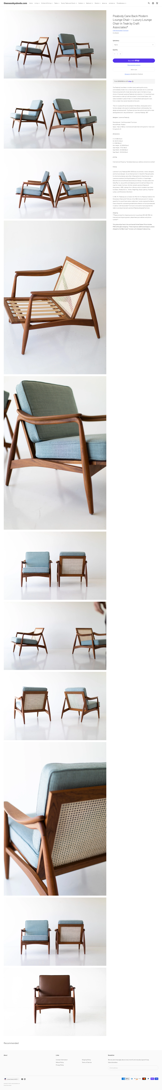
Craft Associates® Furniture (120, 30)
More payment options (134, 65)
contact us (112, 3)
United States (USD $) (12, 1079)
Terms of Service (87, 1062)
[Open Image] (55, 44)
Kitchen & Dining (46, 3)
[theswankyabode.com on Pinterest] (22, 1079)
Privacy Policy (60, 1065)
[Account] (153, 3)
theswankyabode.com (15, 1083)
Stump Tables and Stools (68, 3)
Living (36, 3)
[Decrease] (114, 54)
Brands (97, 3)
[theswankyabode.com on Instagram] (25, 1079)
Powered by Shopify (7, 1085)
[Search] (149, 3)
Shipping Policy (86, 1060)
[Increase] (120, 54)
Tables (56, 3)
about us (104, 3)
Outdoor (80, 3)
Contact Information (62, 1060)
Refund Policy (60, 1062)
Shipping (127, 74)
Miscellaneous (121, 3)
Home (31, 3)
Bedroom (89, 3)
